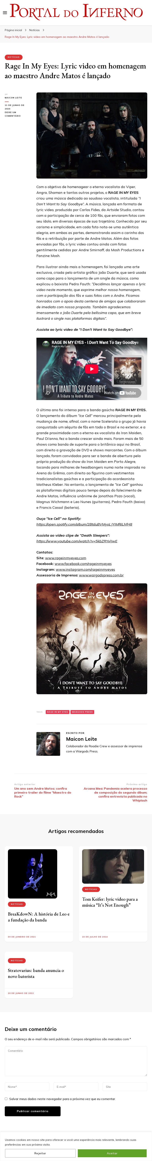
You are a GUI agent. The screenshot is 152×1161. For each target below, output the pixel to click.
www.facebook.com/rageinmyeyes (83, 563)
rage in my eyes (57, 712)
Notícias (14, 57)
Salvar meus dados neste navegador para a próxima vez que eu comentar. (62, 1099)
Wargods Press (82, 712)
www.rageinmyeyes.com (65, 558)
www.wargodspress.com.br (101, 575)
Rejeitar (40, 1153)
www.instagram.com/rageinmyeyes (85, 569)
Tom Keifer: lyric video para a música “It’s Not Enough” (110, 902)
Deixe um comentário (17, 114)
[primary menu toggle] (5, 12)
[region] (76, 1146)
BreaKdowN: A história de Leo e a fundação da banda (38, 917)
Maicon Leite (13, 97)
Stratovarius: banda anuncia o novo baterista (36, 973)
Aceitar (112, 1153)
